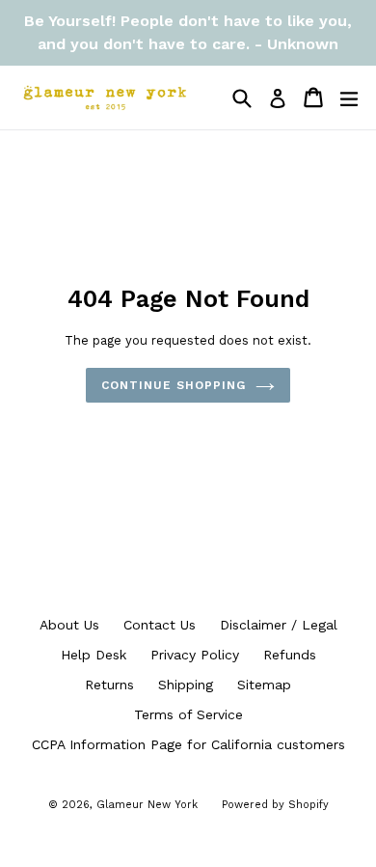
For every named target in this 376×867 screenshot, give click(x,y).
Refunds (289, 654)
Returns (109, 684)
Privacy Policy (194, 654)
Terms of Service (188, 714)
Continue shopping (173, 385)
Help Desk (93, 654)
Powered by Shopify (275, 804)
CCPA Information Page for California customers (188, 744)
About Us (69, 624)
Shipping (185, 684)
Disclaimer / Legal (278, 624)
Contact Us (159, 624)
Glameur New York (147, 804)
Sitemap (264, 684)
